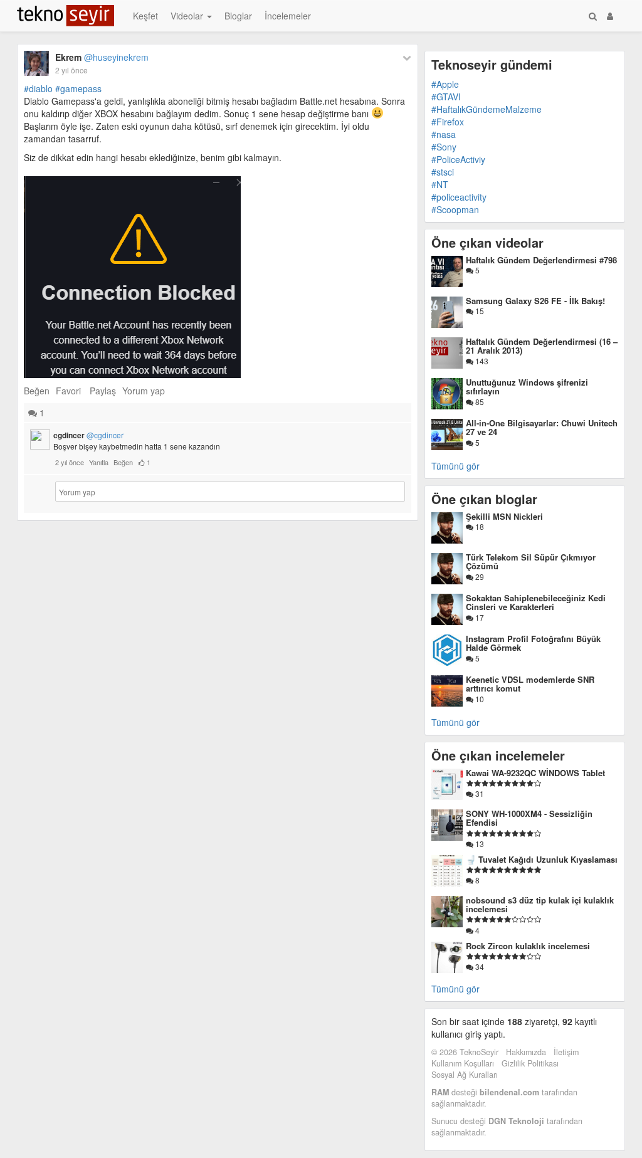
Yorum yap (143, 390)
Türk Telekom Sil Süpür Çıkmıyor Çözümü (531, 561)
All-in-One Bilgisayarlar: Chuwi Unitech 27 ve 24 (542, 427)
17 (478, 617)
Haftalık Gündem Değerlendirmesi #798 (541, 260)
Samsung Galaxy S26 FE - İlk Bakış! (535, 301)
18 (478, 526)
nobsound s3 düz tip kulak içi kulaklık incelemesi (540, 904)
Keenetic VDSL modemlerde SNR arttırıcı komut (530, 683)
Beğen (37, 390)
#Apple (445, 84)
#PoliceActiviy (458, 159)
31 (478, 793)
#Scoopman (455, 209)
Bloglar (238, 15)
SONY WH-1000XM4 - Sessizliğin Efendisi (529, 818)
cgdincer (88, 435)
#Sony (443, 146)
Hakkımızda (526, 1052)
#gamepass (78, 88)
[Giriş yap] (610, 15)
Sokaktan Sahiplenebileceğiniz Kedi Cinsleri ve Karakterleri (536, 602)
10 (478, 698)
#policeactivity (459, 197)
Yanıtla (98, 462)
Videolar (188, 15)
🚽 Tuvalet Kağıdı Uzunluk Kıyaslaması (542, 859)
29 (478, 576)
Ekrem (102, 57)
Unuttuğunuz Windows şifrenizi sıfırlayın (527, 386)
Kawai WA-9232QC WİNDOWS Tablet (535, 773)
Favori (68, 390)
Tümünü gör (455, 466)
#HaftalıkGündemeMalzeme (486, 109)
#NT (439, 184)
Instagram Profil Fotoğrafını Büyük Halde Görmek (533, 643)
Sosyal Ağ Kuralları (464, 1074)
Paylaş (103, 390)
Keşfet (145, 15)
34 (478, 966)
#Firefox (447, 121)
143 (480, 360)
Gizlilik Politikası (530, 1063)
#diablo (38, 88)
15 (478, 310)
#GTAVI (446, 96)
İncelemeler (288, 15)
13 (478, 843)
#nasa (443, 134)
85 (478, 401)
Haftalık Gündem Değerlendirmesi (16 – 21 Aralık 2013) (542, 345)
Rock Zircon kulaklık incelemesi (528, 946)
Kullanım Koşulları (462, 1063)
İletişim (566, 1052)
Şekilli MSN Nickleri (504, 516)
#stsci (442, 172)
